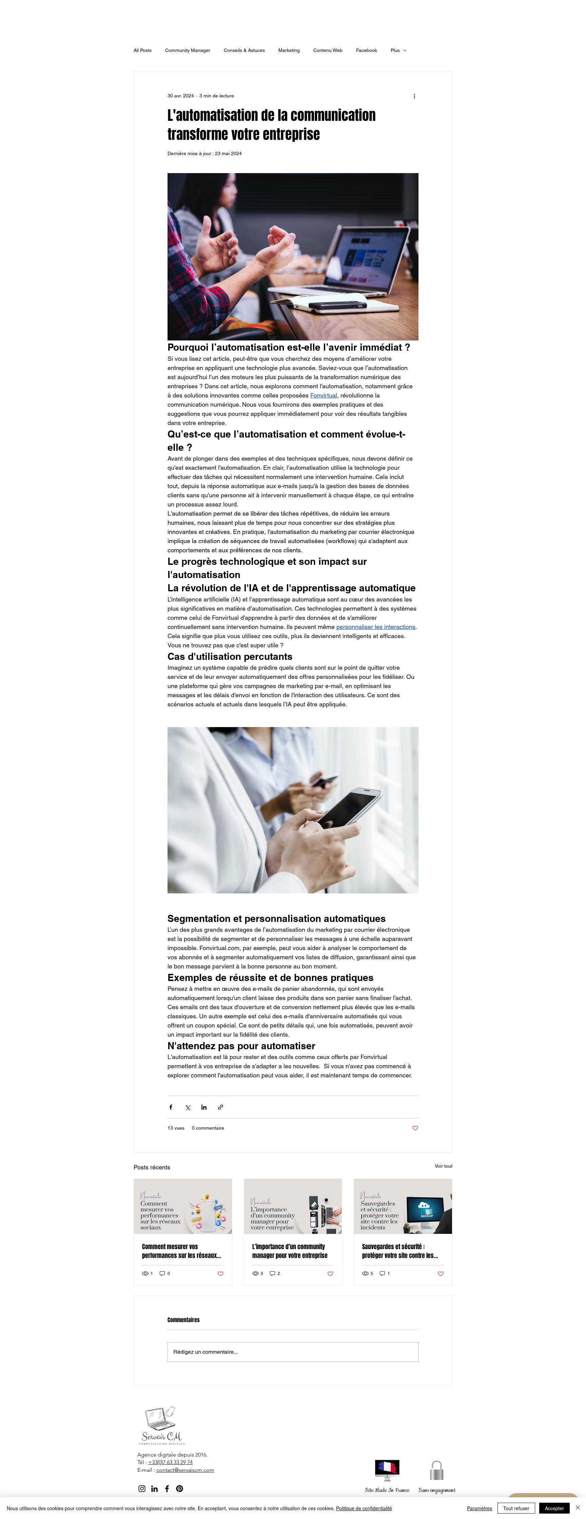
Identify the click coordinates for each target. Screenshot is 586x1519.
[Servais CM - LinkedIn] (154, 1488)
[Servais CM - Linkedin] (286, 9)
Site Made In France (387, 1490)
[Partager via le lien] (220, 1107)
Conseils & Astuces (244, 50)
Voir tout (443, 1166)
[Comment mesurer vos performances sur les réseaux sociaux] (183, 1206)
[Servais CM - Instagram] (273, 9)
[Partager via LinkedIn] (204, 1107)
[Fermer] (578, 1508)
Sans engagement (436, 1490)
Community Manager (187, 50)
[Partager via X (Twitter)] (187, 1107)
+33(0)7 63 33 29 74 (170, 1462)
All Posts (143, 50)
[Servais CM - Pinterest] (312, 9)
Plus (395, 50)
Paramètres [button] (479, 1508)
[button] (245, 26)
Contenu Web (328, 50)
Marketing (289, 50)
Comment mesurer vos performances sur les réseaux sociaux (179, 1251)
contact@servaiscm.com (185, 1470)
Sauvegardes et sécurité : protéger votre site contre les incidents (398, 1251)
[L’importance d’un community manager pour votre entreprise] (293, 1206)
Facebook (366, 50)
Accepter (554, 1508)
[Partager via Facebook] (171, 1107)
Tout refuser (516, 1508)
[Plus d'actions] (414, 96)
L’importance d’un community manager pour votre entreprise (290, 1251)
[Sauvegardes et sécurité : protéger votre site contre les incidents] (403, 1206)
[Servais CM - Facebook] (299, 9)
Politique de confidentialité (364, 1508)
